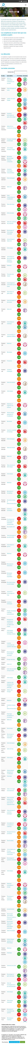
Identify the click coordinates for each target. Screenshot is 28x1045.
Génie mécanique (11, 930)
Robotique (9, 776)
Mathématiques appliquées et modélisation (10, 414)
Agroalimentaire (10, 909)
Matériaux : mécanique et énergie (10, 885)
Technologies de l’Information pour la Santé (11, 284)
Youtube (21, 1)
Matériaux (9, 265)
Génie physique (10, 213)
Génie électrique (10, 204)
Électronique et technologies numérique (10, 653)
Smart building (10, 840)
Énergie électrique (11, 659)
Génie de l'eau (10, 748)
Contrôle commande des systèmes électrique (11, 645)
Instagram (19, 1)
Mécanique (9, 352)
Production (9, 361)
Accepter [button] (22, 1042)
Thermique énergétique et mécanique (10, 715)
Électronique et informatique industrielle (10, 736)
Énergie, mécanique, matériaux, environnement (11, 612)
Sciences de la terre (11, 965)
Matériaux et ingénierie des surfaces (10, 405)
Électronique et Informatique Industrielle (10, 232)
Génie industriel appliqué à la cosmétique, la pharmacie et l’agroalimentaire (11, 801)
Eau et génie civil (11, 526)
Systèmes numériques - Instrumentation (10, 171)
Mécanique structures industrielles (9, 575)
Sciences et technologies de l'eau (10, 593)
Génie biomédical (11, 382)
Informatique (10, 248)
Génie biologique (11, 178)
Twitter (25, 1)
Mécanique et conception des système (10, 1011)
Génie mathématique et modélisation (11, 197)
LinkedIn (23, 1)
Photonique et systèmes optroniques (10, 898)
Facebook (26, 1)
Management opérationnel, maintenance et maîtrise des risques (10, 623)
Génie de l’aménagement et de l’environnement (11, 984)
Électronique (10, 728)
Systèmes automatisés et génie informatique (11, 115)
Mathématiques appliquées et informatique (10, 941)
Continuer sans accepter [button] (14, 1042)
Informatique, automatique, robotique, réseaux (11, 632)
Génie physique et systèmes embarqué (11, 812)
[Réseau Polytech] (4, 5)
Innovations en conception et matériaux (10, 824)
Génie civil (9, 186)
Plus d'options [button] (5, 1042)
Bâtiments (9, 719)
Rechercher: (11, 72)
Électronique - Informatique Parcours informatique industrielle (10, 925)
